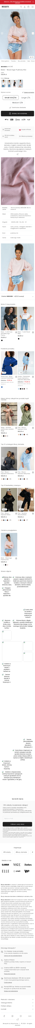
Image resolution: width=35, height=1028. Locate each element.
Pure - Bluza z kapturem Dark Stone (7, 472)
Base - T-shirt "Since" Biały (24, 332)
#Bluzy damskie (21, 852)
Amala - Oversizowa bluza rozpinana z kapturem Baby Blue (24, 378)
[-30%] (9, 363)
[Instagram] (20, 1016)
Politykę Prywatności (18, 834)
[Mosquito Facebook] (4, 1016)
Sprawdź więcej (17, 799)
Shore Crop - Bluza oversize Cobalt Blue (7, 377)
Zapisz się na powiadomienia (13, 955)
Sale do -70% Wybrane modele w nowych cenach (17, 2)
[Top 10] (9, 500)
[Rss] (30, 1016)
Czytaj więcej (8, 982)
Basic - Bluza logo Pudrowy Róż (6, 558)
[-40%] (26, 363)
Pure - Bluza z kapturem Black (5, 514)
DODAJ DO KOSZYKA (19, 114)
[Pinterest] (12, 1016)
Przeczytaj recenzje (9, 974)
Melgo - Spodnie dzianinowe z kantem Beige (7, 429)
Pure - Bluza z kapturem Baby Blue (24, 472)
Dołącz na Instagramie (11, 991)
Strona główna (5, 61)
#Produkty (7, 852)
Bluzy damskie (21, 61)
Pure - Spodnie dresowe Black (22, 514)
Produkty (13, 61)
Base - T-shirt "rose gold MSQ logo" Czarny (6, 333)
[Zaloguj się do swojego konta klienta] (24, 7)
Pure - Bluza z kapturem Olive (22, 428)
